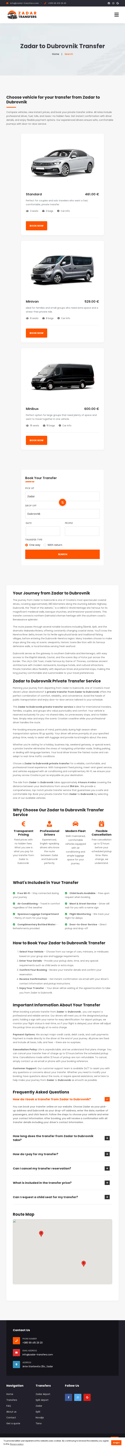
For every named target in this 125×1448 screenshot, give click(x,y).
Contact (11, 1417)
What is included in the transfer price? (42, 1183)
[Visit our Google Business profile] (87, 1397)
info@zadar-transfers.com (24, 3)
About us (11, 1411)
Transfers (11, 1400)
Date (29, 523)
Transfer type (33, 540)
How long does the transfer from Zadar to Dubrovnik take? (53, 1138)
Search (62, 554)
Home (55, 54)
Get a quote (13, 1423)
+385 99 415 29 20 (57, 3)
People (69, 523)
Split (38, 1411)
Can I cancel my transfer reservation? (42, 1168)
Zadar (39, 1405)
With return (55, 545)
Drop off (30, 505)
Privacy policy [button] (17, 1444)
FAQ (8, 1405)
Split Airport (42, 1400)
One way (34, 545)
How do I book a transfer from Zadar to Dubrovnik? (52, 1099)
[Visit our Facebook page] (68, 1397)
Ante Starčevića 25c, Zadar (37, 1366)
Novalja (40, 1417)
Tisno (39, 1423)
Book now (36, 225)
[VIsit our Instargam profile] (77, 1397)
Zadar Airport (43, 1394)
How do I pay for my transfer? (35, 1154)
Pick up (29, 488)
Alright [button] (116, 1442)
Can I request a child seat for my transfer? (45, 1197)
